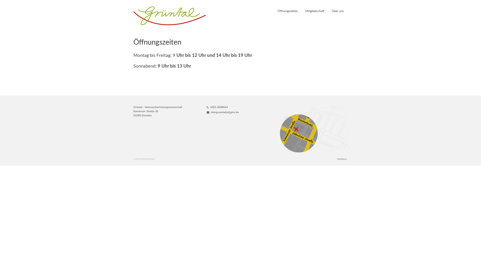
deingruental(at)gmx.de (224, 112)
